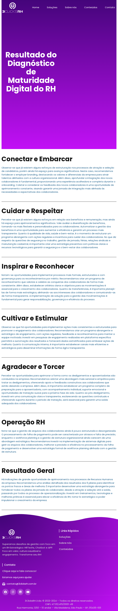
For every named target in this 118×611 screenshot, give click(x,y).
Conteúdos (90, 7)
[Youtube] (28, 592)
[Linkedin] (20, 592)
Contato (110, 7)
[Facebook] (5, 592)
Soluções (52, 7)
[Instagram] (13, 592)
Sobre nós (71, 7)
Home (35, 7)
